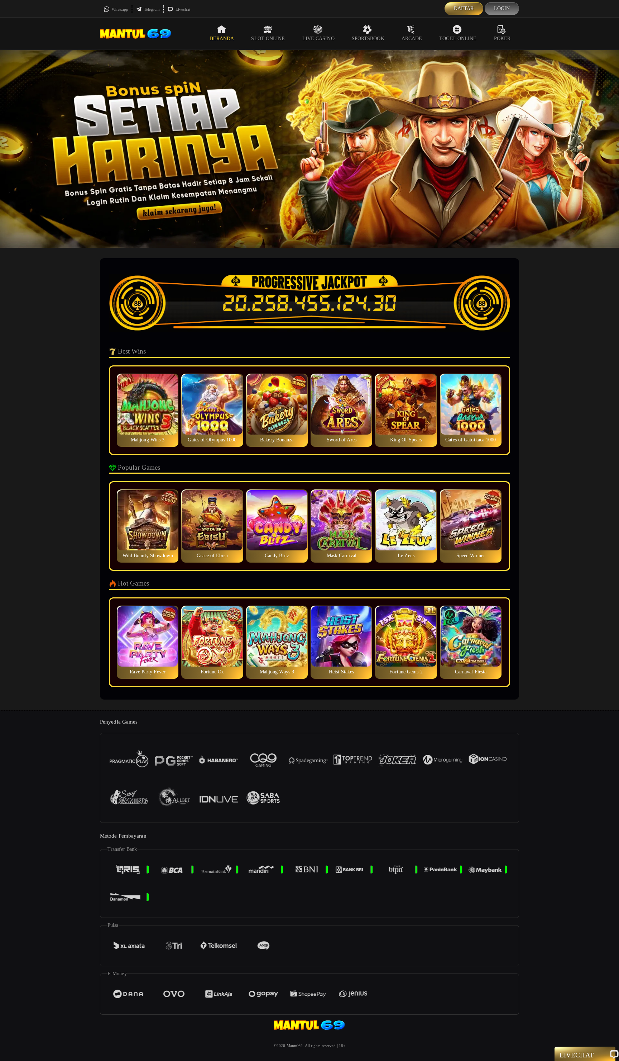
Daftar (464, 8)
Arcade (412, 38)
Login (502, 8)
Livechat (182, 9)
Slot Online (268, 38)
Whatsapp (119, 9)
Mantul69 (295, 1045)
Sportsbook (368, 38)
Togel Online (457, 38)
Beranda (222, 38)
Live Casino (318, 38)
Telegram (151, 9)
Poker (502, 38)
